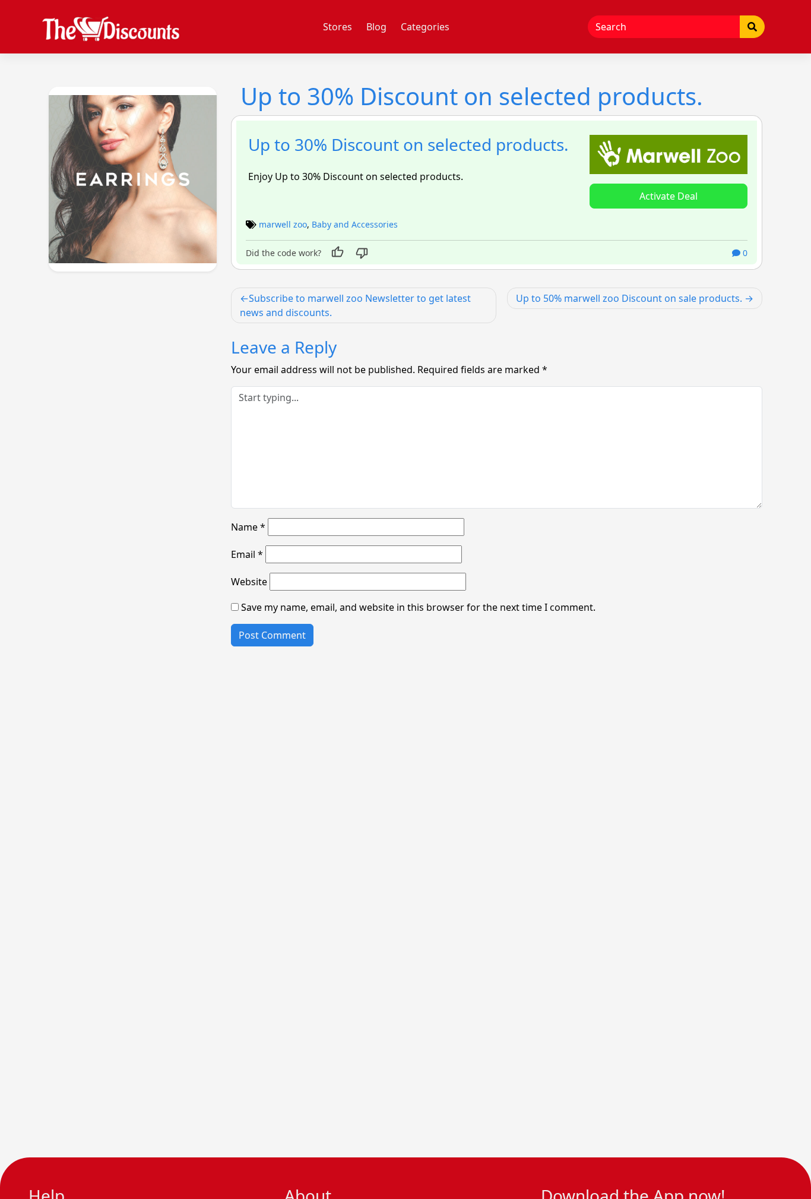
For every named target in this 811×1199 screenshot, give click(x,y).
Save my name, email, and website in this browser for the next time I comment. (418, 607)
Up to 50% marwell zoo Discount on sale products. (629, 298)
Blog (376, 26)
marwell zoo (283, 224)
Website (249, 581)
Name (248, 527)
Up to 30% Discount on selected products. (408, 144)
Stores (337, 26)
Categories (425, 26)
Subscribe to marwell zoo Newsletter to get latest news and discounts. (355, 305)
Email (247, 554)
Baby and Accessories (355, 224)
